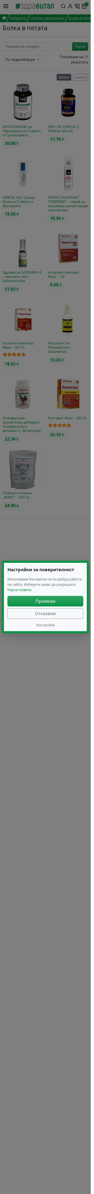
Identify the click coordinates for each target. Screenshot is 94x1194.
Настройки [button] (45, 625)
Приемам (45, 601)
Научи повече (19, 589)
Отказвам (45, 613)
